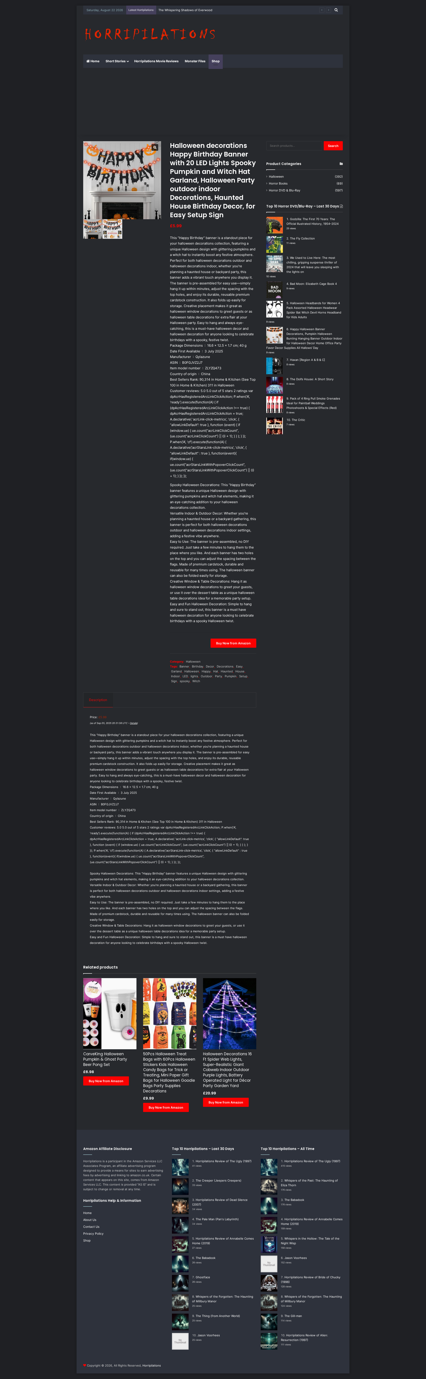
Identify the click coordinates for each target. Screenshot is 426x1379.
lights (194, 676)
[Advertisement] (213, 101)
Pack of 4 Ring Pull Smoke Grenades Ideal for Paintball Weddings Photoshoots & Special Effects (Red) (313, 403)
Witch (196, 681)
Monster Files (195, 61)
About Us (89, 1220)
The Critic (298, 420)
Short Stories (116, 61)
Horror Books (278, 183)
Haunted (227, 671)
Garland (176, 671)
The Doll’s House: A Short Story (311, 379)
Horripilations (151, 1365)
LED (185, 676)
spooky (185, 681)
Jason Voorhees (208, 1335)
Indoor (175, 676)
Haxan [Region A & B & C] (307, 360)
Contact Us (91, 1226)
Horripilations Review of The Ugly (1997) (224, 1161)
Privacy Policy (93, 1233)
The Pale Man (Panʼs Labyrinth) (217, 1219)
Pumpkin (231, 676)
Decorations (225, 666)
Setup (243, 676)
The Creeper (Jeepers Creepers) (218, 1180)
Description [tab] (98, 700)
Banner (184, 666)
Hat (215, 671)
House (240, 671)
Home (94, 61)
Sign (174, 681)
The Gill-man (293, 1316)
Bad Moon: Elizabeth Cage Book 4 (313, 283)
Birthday (197, 666)
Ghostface (203, 1277)
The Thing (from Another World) (218, 1316)
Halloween (193, 661)
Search (333, 146)
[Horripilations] (149, 34)
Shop (216, 61)
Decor (210, 666)
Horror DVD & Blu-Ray (284, 190)
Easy (239, 666)
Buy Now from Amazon (233, 643)
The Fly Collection (302, 238)
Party (218, 676)
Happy (206, 671)
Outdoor (206, 676)
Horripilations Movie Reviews (156, 61)
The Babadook (205, 1258)
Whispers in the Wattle (174, 10)
